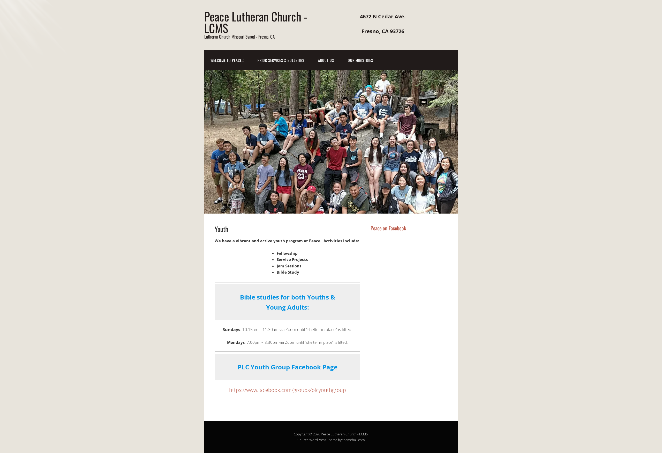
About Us (326, 60)
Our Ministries (360, 60)
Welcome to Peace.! (227, 60)
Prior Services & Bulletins (281, 60)
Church (303, 439)
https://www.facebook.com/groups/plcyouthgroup (287, 389)
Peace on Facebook (388, 228)
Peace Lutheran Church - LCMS (255, 22)
